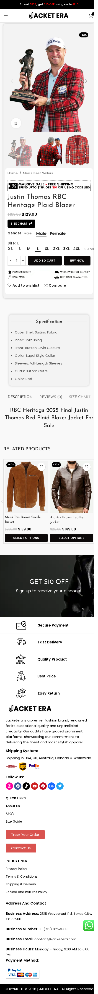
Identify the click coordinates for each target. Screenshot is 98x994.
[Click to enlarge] (16, 123)
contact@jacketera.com (55, 939)
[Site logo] (49, 15)
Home (13, 173)
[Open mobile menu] (5, 15)
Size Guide (14, 821)
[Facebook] (17, 786)
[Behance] (51, 786)
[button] (12, 81)
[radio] (41, 233)
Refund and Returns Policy (26, 892)
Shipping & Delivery (21, 884)
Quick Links (16, 798)
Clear (90, 249)
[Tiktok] (26, 786)
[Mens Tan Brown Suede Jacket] (26, 487)
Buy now (77, 260)
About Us (13, 806)
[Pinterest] (43, 786)
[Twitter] (60, 786)
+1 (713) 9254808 (53, 929)
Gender (14, 233)
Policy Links (16, 861)
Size (11, 243)
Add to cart (44, 260)
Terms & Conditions (21, 876)
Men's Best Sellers (38, 173)
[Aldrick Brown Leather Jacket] (71, 487)
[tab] (20, 397)
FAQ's (10, 813)
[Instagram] (9, 786)
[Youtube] (34, 786)
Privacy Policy (16, 868)
